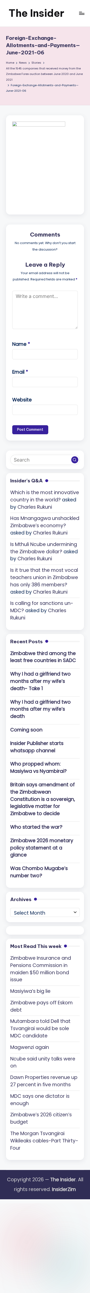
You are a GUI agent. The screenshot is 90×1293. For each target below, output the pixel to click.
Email (20, 372)
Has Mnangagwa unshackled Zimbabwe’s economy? (44, 522)
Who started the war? (36, 827)
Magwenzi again (29, 1047)
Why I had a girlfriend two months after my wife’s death (40, 709)
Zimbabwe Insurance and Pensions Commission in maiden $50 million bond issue (40, 969)
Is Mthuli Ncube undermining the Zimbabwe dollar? (43, 548)
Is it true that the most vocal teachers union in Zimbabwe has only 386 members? (44, 577)
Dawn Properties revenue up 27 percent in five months (44, 1081)
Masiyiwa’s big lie (30, 991)
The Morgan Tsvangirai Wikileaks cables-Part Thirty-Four (44, 1140)
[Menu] (81, 13)
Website (22, 399)
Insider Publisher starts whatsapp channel (37, 747)
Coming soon (26, 729)
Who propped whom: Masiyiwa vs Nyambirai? (38, 768)
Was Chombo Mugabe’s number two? (39, 872)
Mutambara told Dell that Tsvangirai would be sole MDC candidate (40, 1028)
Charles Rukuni (35, 507)
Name (21, 344)
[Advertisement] (45, 1244)
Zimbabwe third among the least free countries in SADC (43, 657)
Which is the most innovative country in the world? (44, 496)
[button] (74, 459)
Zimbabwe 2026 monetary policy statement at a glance (41, 847)
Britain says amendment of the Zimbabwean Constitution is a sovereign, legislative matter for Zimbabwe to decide (42, 799)
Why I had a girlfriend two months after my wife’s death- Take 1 (40, 681)
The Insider (36, 13)
